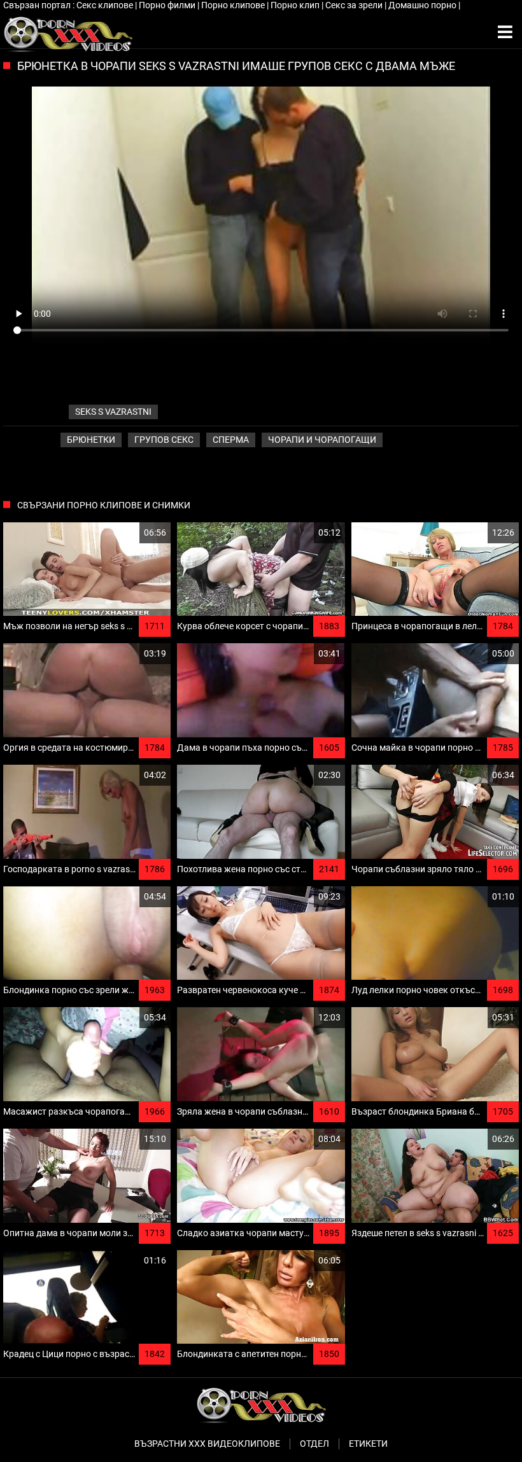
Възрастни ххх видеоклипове (207, 1443)
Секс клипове (105, 5)
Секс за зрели (354, 5)
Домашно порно (423, 5)
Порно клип (296, 5)
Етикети (368, 1443)
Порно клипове (234, 5)
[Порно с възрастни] (67, 32)
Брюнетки (91, 440)
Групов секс (164, 440)
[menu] (505, 32)
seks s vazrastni (113, 412)
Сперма (231, 440)
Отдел (314, 1443)
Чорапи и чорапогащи (322, 440)
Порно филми (168, 5)
